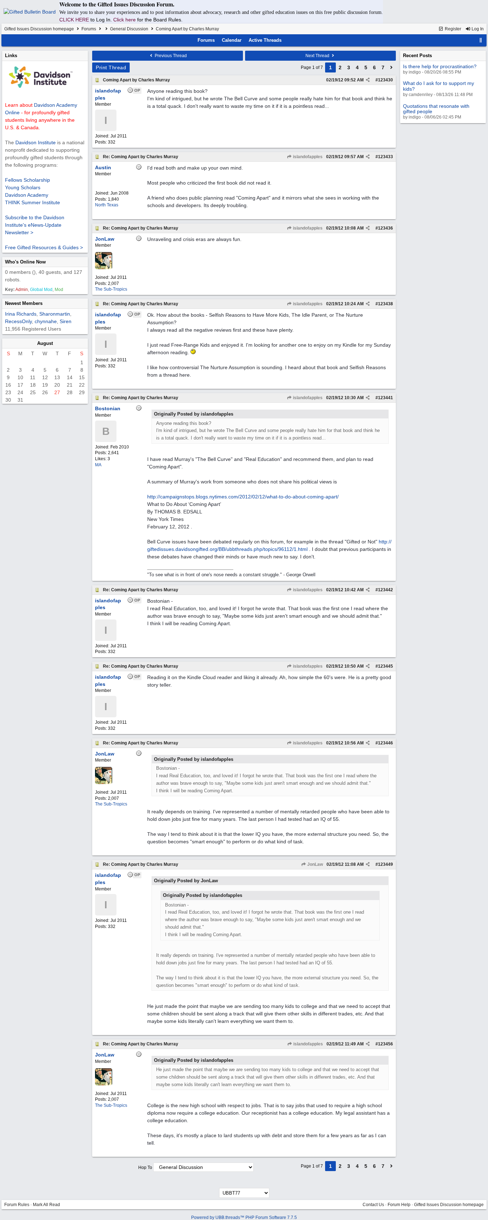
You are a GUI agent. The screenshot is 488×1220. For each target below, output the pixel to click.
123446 (385, 742)
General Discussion (129, 28)
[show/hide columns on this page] (480, 40)
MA (98, 464)
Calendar (231, 40)
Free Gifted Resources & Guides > (44, 247)
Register (452, 28)
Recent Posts (417, 55)
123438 (385, 303)
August (45, 343)
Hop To (145, 1167)
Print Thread (111, 67)
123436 (385, 228)
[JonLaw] (103, 267)
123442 (385, 589)
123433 (385, 156)
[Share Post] (368, 80)
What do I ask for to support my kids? (438, 85)
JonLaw (314, 864)
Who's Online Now (25, 262)
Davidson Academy (26, 195)
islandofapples (307, 156)
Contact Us (373, 1204)
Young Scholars (22, 187)
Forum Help (399, 1204)
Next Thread (317, 55)
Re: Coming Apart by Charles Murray (140, 156)
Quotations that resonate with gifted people (436, 108)
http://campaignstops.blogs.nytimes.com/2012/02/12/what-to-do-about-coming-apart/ (243, 496)
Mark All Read (46, 1204)
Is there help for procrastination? (440, 66)
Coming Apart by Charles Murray (136, 79)
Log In (477, 28)
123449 (385, 864)
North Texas (106, 204)
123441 (385, 397)
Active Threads (265, 40)
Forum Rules (16, 1204)
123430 (385, 79)
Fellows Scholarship (27, 180)
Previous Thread (170, 55)
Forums (88, 28)
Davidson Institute (35, 142)
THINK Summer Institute (32, 202)
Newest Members (24, 303)
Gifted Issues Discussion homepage (39, 28)
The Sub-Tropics (111, 289)
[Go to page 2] (391, 67)
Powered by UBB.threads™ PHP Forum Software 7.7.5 (244, 1217)
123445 (385, 666)
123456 (385, 1043)
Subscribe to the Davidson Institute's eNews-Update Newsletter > (34, 225)
